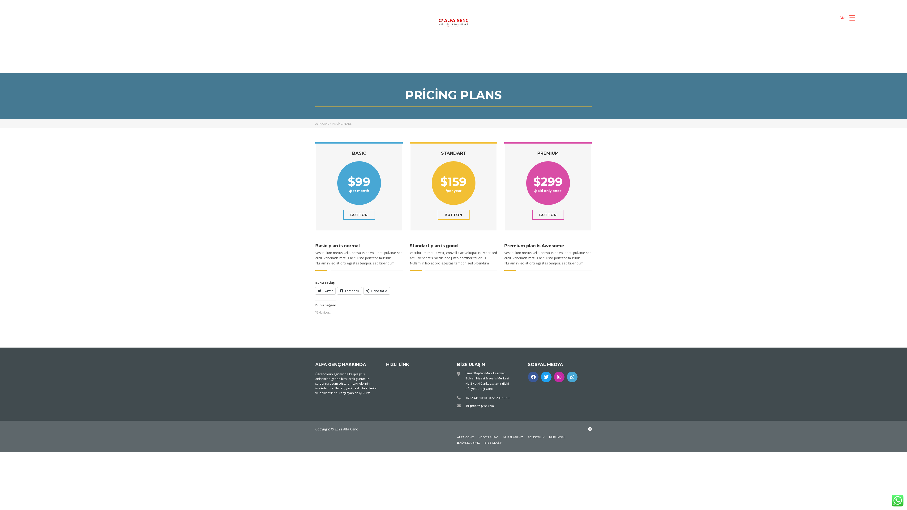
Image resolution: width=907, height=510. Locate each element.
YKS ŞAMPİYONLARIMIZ (525, 46)
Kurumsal (557, 437)
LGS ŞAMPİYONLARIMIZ (438, 54)
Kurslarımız (513, 437)
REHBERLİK (492, 54)
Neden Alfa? (489, 437)
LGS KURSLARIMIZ (377, 54)
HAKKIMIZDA (417, 46)
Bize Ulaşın (493, 442)
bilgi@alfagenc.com (480, 406)
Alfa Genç (465, 437)
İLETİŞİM (531, 54)
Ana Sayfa (376, 46)
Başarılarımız (468, 442)
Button (359, 215)
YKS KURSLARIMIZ (465, 46)
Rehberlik (536, 437)
